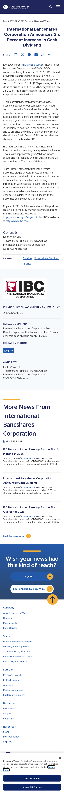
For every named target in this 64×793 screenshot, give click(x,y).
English (8, 350)
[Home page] (16, 7)
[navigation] (58, 7)
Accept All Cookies (32, 787)
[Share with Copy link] (42, 54)
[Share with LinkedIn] (15, 54)
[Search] (50, 6)
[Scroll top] (52, 599)
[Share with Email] (36, 54)
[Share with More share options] (49, 54)
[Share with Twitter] (22, 54)
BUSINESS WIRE (32, 64)
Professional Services (46, 258)
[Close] (60, 758)
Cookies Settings (32, 778)
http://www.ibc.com (17, 221)
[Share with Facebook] (29, 54)
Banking (27, 258)
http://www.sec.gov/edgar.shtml (21, 217)
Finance (27, 263)
